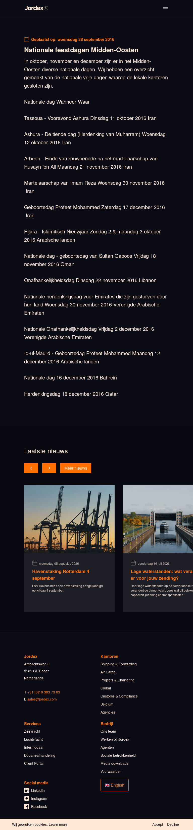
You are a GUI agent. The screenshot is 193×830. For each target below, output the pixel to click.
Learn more (58, 824)
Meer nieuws (75, 468)
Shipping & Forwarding (119, 663)
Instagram (39, 798)
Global (106, 687)
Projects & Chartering (117, 679)
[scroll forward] (49, 468)
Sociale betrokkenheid (118, 755)
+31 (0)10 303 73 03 (43, 691)
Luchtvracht (33, 739)
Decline (173, 824)
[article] (69, 548)
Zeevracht (32, 731)
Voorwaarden (111, 771)
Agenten (107, 747)
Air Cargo (108, 671)
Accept (157, 824)
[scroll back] (31, 468)
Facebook (39, 806)
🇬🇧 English (114, 785)
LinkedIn (38, 790)
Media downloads (114, 763)
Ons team (108, 731)
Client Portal (33, 763)
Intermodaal (33, 747)
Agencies (108, 712)
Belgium (107, 704)
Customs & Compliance (119, 695)
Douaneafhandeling (39, 755)
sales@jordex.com (42, 698)
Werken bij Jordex (115, 739)
